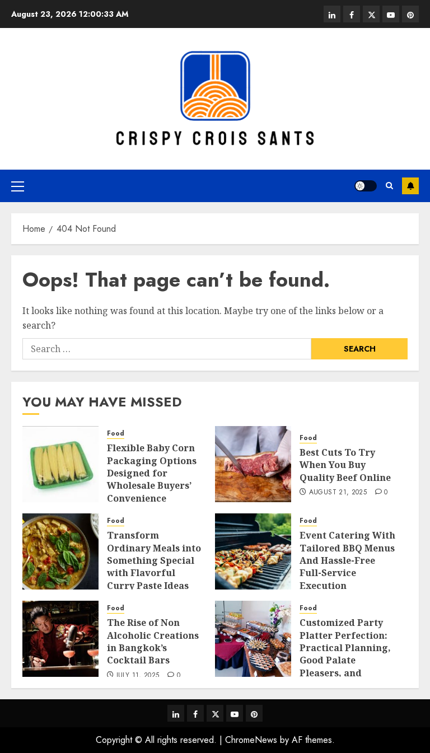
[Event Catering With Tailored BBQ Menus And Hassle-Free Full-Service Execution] (253, 551)
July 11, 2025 (138, 675)
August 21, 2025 (338, 492)
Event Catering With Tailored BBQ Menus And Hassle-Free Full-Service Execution (347, 560)
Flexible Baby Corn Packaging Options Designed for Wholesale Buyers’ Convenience (152, 473)
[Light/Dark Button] (365, 185)
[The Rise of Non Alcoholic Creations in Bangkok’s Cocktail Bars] (60, 639)
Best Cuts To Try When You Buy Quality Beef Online (345, 465)
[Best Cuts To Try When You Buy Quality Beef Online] (253, 464)
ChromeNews (251, 739)
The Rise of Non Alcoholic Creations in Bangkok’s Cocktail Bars (153, 641)
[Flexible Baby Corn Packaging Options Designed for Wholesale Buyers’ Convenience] (60, 464)
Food (115, 433)
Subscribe (410, 185)
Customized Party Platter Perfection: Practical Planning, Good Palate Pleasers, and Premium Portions (345, 653)
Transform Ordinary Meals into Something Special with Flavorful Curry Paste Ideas (154, 560)
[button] (17, 186)
